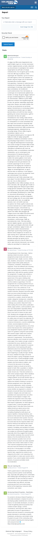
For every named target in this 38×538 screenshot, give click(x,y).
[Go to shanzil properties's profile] (5, 493)
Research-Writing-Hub (14, 248)
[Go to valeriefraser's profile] (5, 249)
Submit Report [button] (8, 44)
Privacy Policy (28, 531)
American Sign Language (13, 531)
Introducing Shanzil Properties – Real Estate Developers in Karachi (20, 492)
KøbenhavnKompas (13, 55)
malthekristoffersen (14, 57)
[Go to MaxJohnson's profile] (5, 466)
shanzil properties (14, 494)
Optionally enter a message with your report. (18, 22)
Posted (25, 250)
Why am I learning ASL (14, 466)
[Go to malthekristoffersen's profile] (5, 56)
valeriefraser (13, 250)
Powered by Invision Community (19, 535)
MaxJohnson (13, 467)
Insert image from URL (26, 27)
